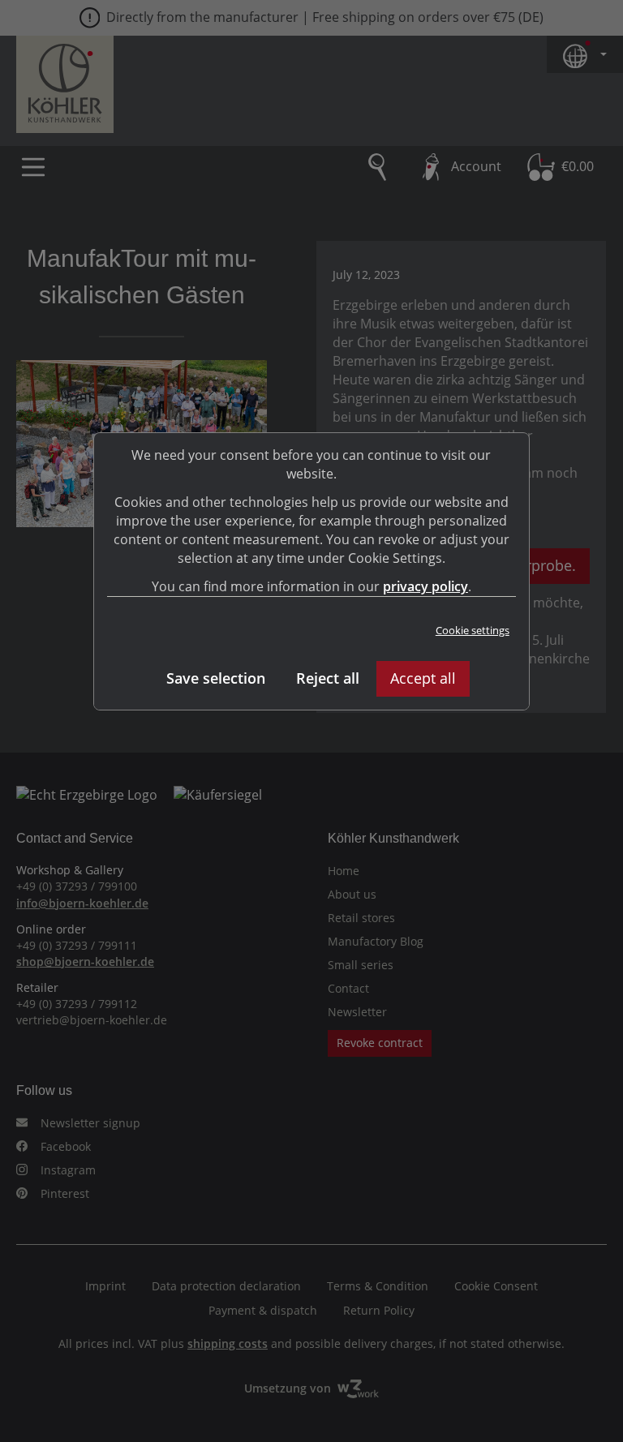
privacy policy (425, 586)
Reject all (327, 678)
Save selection (215, 678)
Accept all (423, 678)
